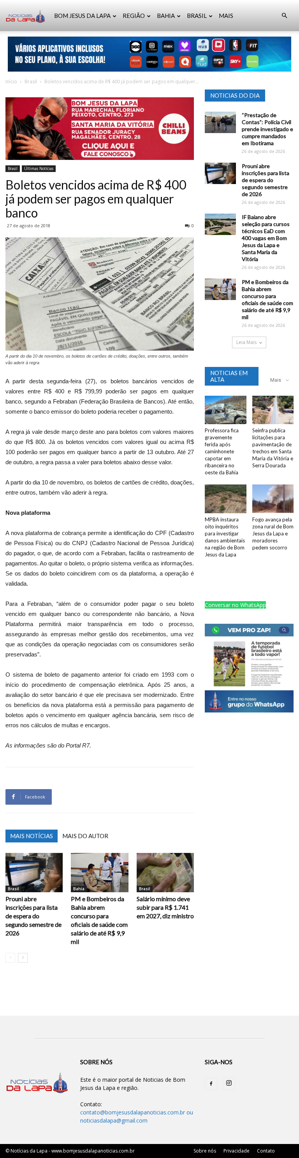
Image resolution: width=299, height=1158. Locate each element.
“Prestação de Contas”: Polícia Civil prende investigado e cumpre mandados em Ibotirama (267, 129)
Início (11, 81)
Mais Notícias (31, 835)
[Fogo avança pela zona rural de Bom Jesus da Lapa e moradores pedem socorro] (273, 498)
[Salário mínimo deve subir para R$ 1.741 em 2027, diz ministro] (165, 872)
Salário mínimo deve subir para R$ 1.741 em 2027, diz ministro (165, 907)
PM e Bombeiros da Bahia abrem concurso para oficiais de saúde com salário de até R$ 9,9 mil (267, 299)
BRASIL (197, 15)
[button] (284, 15)
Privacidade (236, 1150)
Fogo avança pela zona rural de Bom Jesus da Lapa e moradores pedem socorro (273, 533)
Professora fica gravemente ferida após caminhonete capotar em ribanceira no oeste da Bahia (222, 451)
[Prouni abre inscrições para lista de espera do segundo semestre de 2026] (34, 872)
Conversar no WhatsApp (235, 605)
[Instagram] (229, 1083)
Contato (266, 1150)
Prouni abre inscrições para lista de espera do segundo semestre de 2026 (33, 916)
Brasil (31, 81)
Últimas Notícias (38, 168)
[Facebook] (211, 1084)
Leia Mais (246, 342)
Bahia (78, 888)
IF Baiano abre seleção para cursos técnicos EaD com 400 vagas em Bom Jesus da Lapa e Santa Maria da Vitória (266, 238)
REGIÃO (134, 15)
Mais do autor (85, 835)
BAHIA (166, 15)
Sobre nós (204, 1150)
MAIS (226, 15)
